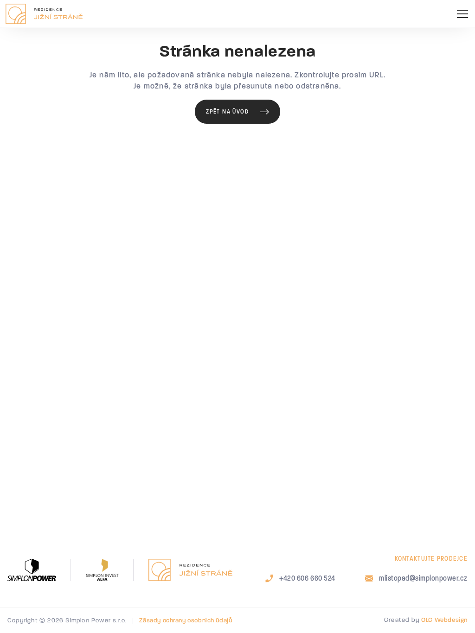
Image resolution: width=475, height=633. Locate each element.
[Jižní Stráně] (190, 570)
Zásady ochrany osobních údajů (185, 621)
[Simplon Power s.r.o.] (31, 570)
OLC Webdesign (444, 620)
